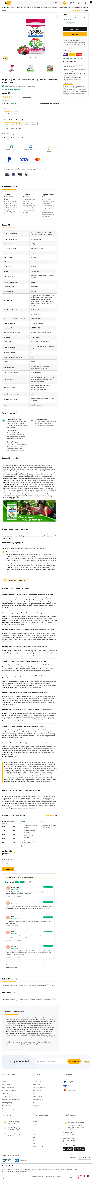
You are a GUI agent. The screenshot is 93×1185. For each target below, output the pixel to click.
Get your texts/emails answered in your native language (76, 1127)
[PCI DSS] (6, 1160)
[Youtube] (84, 1176)
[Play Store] (79, 1149)
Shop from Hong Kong (44, 1169)
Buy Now (36, 170)
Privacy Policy (50, 1176)
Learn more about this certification (24, 571)
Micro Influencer (7, 1106)
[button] (72, 3)
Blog (34, 1103)
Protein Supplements (50, 7)
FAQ (34, 1093)
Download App (37, 1081)
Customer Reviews (39, 1087)
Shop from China (72, 1169)
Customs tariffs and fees (10, 1100)
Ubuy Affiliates (37, 1106)
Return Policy (37, 1090)
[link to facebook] (30, 58)
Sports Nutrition (28, 7)
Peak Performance (9, 999)
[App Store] (68, 1149)
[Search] (64, 3)
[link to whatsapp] (25, 58)
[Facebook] (78, 1176)
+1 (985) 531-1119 (70, 1141)
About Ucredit (37, 1096)
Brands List (36, 1084)
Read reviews (49, 882)
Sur (34, 1140)
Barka (34, 1134)
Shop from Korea (59, 1169)
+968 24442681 (70, 1135)
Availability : (6, 104)
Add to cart (74, 29)
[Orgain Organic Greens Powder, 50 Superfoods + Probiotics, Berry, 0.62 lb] (31, 37)
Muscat (35, 1122)
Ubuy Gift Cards (38, 1100)
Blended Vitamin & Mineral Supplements (33, 985)
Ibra (34, 1143)
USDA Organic (47, 554)
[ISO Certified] (20, 1160)
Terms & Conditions (37, 1176)
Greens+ (47, 999)
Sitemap (5, 1093)
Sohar (34, 1128)
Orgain (4, 10)
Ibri (34, 1137)
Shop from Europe (21, 1171)
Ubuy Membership (8, 1109)
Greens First (23, 999)
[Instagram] (81, 1176)
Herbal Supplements (10, 985)
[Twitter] (87, 1176)
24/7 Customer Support (76, 1122)
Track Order (6, 1096)
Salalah (35, 1125)
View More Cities (38, 1146)
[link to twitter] (36, 58)
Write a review (8, 869)
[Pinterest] (78, 1178)
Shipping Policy (7, 1103)
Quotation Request (8, 1087)
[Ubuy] (8, 2)
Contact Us (6, 1084)
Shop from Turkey (7, 1171)
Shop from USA (6, 1169)
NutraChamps (36, 999)
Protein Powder (62, 7)
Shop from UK (18, 1169)
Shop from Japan (30, 1169)
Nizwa (34, 1131)
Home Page (5, 7)
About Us (5, 1081)
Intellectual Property (9, 1090)
